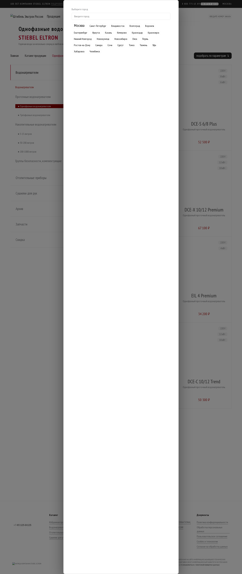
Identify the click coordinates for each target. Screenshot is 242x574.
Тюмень (143, 45)
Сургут (120, 45)
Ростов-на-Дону (82, 45)
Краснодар (137, 32)
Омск (134, 38)
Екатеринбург (80, 32)
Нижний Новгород (83, 38)
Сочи (110, 45)
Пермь (145, 38)
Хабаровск (79, 51)
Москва (79, 25)
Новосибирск (120, 38)
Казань (108, 32)
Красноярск (153, 32)
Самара (98, 45)
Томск (131, 45)
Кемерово (122, 32)
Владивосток (117, 25)
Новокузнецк (103, 38)
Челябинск (95, 51)
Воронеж (149, 25)
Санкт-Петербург (98, 25)
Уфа (154, 45)
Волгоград (135, 25)
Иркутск (96, 32)
